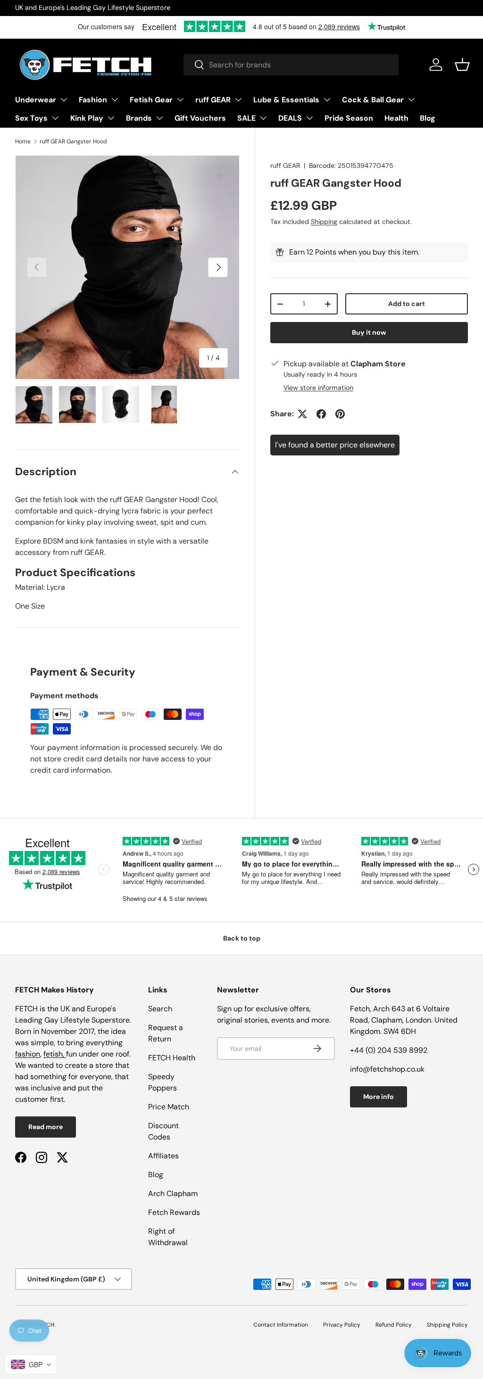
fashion (27, 1054)
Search (160, 1009)
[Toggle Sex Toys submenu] (55, 118)
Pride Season (349, 118)
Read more (45, 1127)
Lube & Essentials (286, 100)
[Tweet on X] (302, 414)
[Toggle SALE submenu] (263, 118)
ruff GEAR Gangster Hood (73, 141)
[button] (462, 64)
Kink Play (86, 118)
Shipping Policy (447, 1325)
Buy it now (369, 332)
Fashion (93, 100)
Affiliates (163, 1156)
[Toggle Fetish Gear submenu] (180, 99)
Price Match (168, 1107)
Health (396, 118)
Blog (427, 118)
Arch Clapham (173, 1193)
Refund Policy (393, 1325)
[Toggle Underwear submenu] (63, 99)
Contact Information (280, 1325)
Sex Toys (31, 118)
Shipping (324, 221)
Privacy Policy (341, 1325)
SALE (246, 118)
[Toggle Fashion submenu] (114, 99)
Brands (139, 118)
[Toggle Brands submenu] (159, 118)
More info (378, 1096)
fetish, (54, 1054)
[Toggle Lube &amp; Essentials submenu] (327, 99)
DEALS (290, 118)
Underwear (35, 100)
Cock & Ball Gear (373, 100)
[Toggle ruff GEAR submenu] (238, 99)
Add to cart (406, 303)
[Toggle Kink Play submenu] (111, 118)
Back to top (241, 938)
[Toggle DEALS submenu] (309, 118)
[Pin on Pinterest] (340, 414)
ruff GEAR (213, 100)
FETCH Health (171, 1058)
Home (23, 141)
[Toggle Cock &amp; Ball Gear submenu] (411, 99)
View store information (318, 387)
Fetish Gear (151, 100)
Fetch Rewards (174, 1212)
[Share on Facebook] (321, 414)
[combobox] (291, 64)
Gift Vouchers (200, 118)
